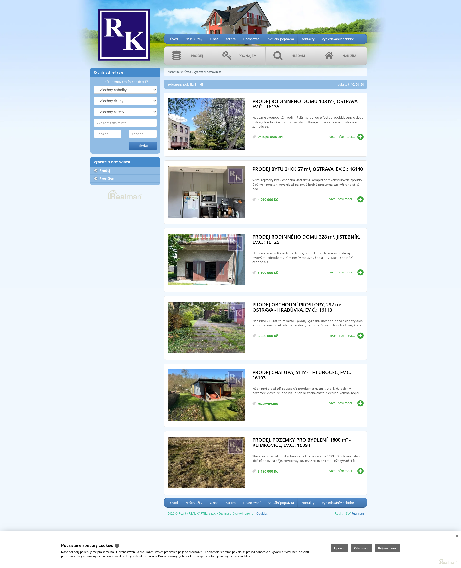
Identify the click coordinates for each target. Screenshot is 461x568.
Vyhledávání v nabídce (338, 39)
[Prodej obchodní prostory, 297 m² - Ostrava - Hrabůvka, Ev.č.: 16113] (206, 328)
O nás (214, 39)
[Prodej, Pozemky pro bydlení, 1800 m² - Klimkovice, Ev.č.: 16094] (206, 463)
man (357, 513)
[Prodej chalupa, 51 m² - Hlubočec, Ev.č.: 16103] (206, 395)
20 (357, 84)
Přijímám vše (387, 548)
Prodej (104, 170)
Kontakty (308, 39)
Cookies (262, 513)
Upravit (339, 548)
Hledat (143, 145)
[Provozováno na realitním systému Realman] (125, 194)
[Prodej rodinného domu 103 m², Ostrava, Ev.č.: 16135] (206, 124)
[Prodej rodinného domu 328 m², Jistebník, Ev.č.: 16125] (206, 260)
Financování (251, 39)
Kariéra (230, 39)
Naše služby (193, 39)
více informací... (342, 136)
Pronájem (106, 178)
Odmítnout (361, 548)
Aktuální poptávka (281, 39)
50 (362, 84)
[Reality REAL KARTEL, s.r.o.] (124, 32)
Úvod (174, 39)
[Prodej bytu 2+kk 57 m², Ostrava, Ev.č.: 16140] (206, 192)
